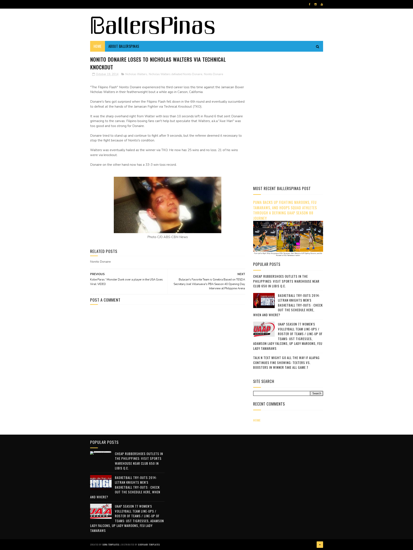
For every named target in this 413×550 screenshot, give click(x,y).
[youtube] (321, 4)
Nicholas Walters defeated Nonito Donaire (175, 74)
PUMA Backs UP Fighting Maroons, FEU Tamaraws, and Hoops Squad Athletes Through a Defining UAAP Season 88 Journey (285, 210)
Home (98, 46)
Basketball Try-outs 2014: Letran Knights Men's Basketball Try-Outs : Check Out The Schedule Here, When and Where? (288, 305)
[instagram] (315, 4)
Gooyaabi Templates (149, 544)
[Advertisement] (289, 85)
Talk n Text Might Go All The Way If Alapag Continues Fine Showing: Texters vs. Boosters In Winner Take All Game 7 (286, 362)
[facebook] (309, 4)
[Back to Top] (320, 544)
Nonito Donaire (213, 74)
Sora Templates (110, 544)
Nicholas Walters (136, 74)
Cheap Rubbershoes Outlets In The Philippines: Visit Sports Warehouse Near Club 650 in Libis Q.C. (286, 281)
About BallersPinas (123, 46)
